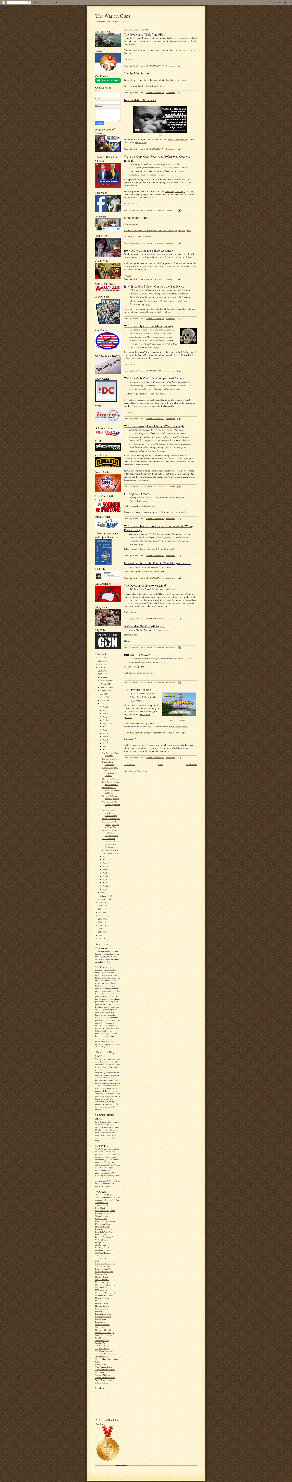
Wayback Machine (102, 1375)
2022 (100, 657)
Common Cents (101, 1218)
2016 (100, 902)
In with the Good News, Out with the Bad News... (111, 790)
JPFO (97, 1261)
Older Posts (191, 764)
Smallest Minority (102, 1340)
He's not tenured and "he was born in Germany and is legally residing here (157, 230)
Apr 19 (106, 736)
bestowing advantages (175, 191)
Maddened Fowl (101, 1274)
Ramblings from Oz (103, 1316)
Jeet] (129, 276)
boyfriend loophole (178, 726)
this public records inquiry (158, 399)
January (103, 899)
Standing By (100, 1343)
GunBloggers (100, 1245)
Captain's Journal (101, 1216)
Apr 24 (106, 726)
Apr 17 (106, 743)
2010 (100, 922)
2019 (100, 667)
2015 (100, 905)
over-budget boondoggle (174, 732)
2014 (100, 909)
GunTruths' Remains (103, 1253)
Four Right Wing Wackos (105, 1232)
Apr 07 (106, 873)
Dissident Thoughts (102, 1226)
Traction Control (101, 1356)
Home (160, 764)
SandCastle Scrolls (102, 1324)
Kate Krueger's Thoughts (105, 1263)
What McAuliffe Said (103, 1380)
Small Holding (101, 1337)
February (104, 896)
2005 (100, 938)
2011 (100, 919)
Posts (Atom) (142, 770)
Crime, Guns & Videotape (105, 1221)
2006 (100, 935)
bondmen (131, 412)
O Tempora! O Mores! (111, 818)
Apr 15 (106, 746)
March (103, 892)
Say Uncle (99, 1327)
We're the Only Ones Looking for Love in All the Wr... (110, 824)
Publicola (99, 1311)
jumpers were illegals (139, 747)
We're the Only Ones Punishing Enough (110, 797)
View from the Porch (103, 1367)
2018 (100, 670)
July (102, 694)
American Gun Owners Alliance (107, 1197)
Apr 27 (106, 717)
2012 (100, 915)
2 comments (170, 486)
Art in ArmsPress (101, 1205)
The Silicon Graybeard (104, 1351)
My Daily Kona (101, 1287)
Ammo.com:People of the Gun (107, 1200)
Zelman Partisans (101, 1382)
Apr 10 (106, 866)
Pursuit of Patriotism (103, 1314)
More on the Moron (110, 778)
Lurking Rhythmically (104, 1271)
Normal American (102, 1298)
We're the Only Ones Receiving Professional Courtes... (110, 771)
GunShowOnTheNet (103, 1250)
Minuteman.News (102, 1282)
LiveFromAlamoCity (103, 1269)
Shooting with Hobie (103, 1330)
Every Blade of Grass (103, 1229)
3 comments (170, 93)
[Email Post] (179, 66)
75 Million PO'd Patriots (104, 1194)
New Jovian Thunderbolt (105, 1292)
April (102, 703)
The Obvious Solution (110, 853)
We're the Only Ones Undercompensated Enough (111, 804)
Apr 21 (106, 730)
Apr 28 (106, 713)
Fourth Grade (100, 1234)
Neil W (130, 59)
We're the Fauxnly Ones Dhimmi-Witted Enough (109, 813)
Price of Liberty (101, 1308)
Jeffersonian (100, 1255)
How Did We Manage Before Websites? (110, 783)
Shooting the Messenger (104, 1332)
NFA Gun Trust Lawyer (104, 1295)
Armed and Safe (101, 1202)
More (134, 44)
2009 (100, 925)
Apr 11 (106, 863)
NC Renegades (101, 1290)
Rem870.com (100, 1319)
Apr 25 (106, 723)
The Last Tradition (102, 1266)
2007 (100, 932)
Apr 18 (106, 740)
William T (131, 364)
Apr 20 (106, 733)
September (104, 687)
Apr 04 (106, 882)
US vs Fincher (100, 1364)
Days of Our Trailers (103, 1224)
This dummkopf (131, 224)
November (104, 680)
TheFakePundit (133, 204)
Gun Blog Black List (103, 1247)
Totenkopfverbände (134, 358)
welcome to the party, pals (140, 672)
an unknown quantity (177, 139)
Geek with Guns (101, 1239)
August (103, 690)
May (102, 700)
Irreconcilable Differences (108, 763)
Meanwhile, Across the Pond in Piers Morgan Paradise (111, 833)
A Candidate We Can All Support (110, 845)
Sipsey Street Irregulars (104, 1335)
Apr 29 (106, 710)
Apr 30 (106, 707)
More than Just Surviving (105, 1284)
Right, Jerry (129, 738)
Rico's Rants (100, 1322)
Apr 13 (106, 856)
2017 (100, 674)
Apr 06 (106, 876)
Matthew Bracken (102, 1277)
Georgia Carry (100, 1242)
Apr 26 (106, 720)
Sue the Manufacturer (110, 759)
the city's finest (158, 393)
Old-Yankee (99, 1300)
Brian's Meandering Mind (105, 1210)
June (102, 697)
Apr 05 (106, 879)
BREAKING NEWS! (110, 850)
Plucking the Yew (102, 1306)
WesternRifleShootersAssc (105, 1377)
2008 (100, 928)
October (103, 684)
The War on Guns (112, 15)
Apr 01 (106, 889)
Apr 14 (106, 749)
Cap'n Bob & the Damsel (105, 1213)
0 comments (170, 66)
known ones (140, 142)
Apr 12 (106, 859)
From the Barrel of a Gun (105, 1237)
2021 (100, 661)
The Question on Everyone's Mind (110, 839)
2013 (100, 912)
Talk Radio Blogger (103, 1345)
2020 (100, 664)
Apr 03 (106, 886)
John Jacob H (100, 1258)
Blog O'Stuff (100, 1208)
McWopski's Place (102, 1279)
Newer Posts (129, 764)
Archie (133, 612)
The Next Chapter (102, 1348)
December (104, 677)
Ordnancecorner (101, 1303)
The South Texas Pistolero (105, 1353)
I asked (193, 352)
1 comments (170, 149)
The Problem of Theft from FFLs (110, 754)
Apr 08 (106, 869)
